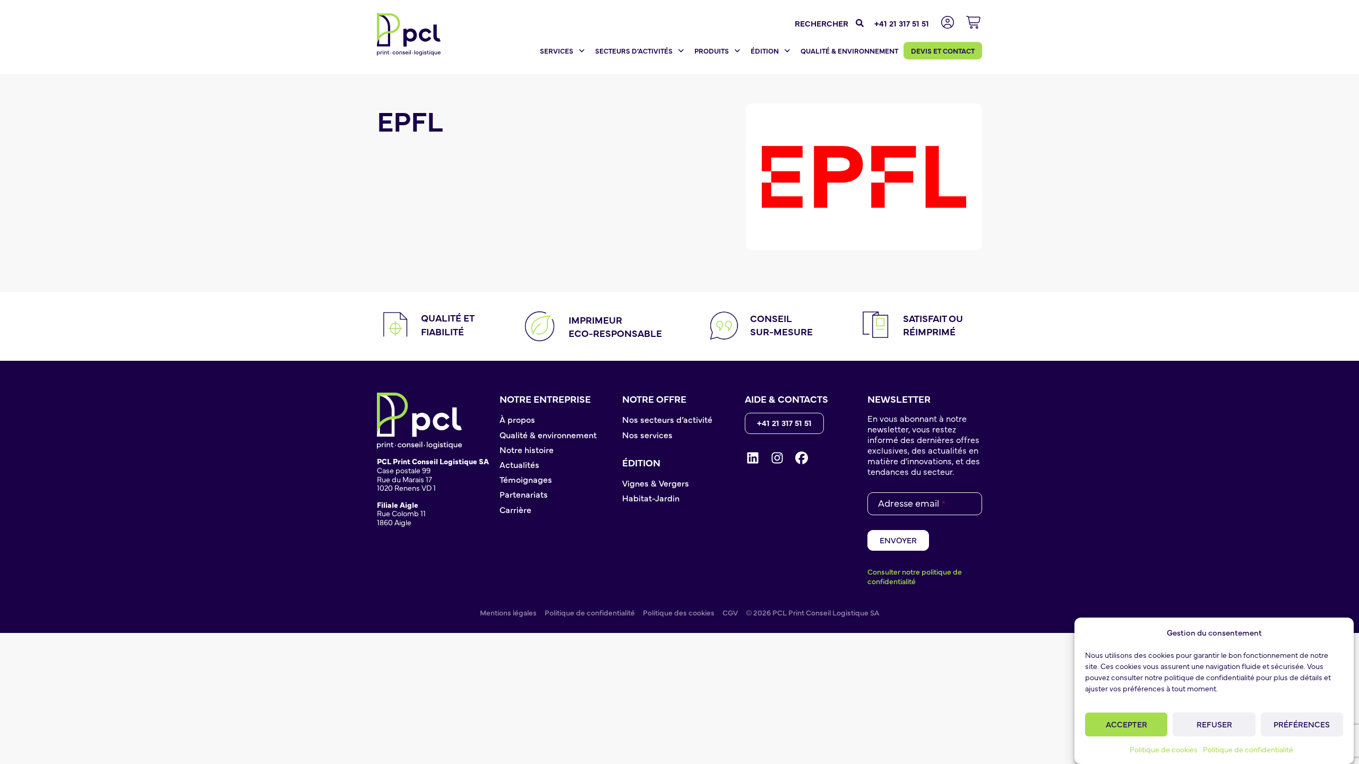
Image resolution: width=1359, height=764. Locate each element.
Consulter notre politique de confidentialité (914, 576)
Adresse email (911, 503)
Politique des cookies (679, 612)
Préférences (1302, 724)
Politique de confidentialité (1248, 749)
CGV (730, 612)
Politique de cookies (1164, 749)
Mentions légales (508, 612)
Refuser (1214, 724)
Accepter (1126, 724)
